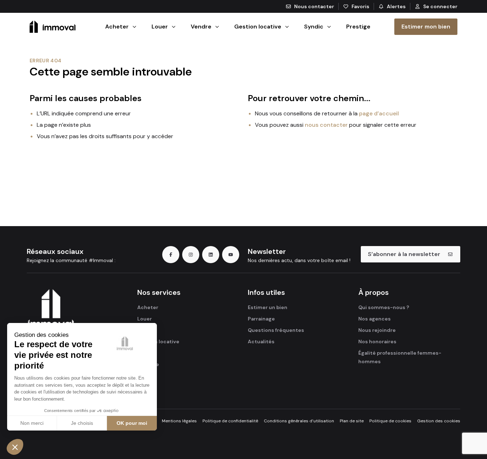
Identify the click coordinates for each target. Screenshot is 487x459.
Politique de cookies (390, 421)
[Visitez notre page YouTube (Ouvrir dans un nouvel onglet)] (230, 254)
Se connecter (440, 6)
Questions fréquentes (276, 330)
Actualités (261, 341)
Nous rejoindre (377, 330)
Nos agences (374, 318)
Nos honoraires (377, 341)
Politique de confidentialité (230, 421)
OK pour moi (132, 423)
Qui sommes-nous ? (383, 307)
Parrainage (261, 318)
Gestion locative (158, 341)
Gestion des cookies (438, 421)
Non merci (31, 423)
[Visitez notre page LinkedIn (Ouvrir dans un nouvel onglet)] (210, 254)
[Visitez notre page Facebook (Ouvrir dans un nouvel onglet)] (170, 254)
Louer (144, 318)
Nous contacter (314, 6)
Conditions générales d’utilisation (299, 421)
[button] (15, 446)
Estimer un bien (267, 307)
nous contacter (326, 125)
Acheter (147, 307)
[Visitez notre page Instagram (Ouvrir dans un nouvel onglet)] (190, 254)
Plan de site (352, 421)
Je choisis (82, 423)
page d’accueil (379, 113)
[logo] (70, 313)
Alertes (396, 6)
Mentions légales (179, 421)
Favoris (360, 6)
